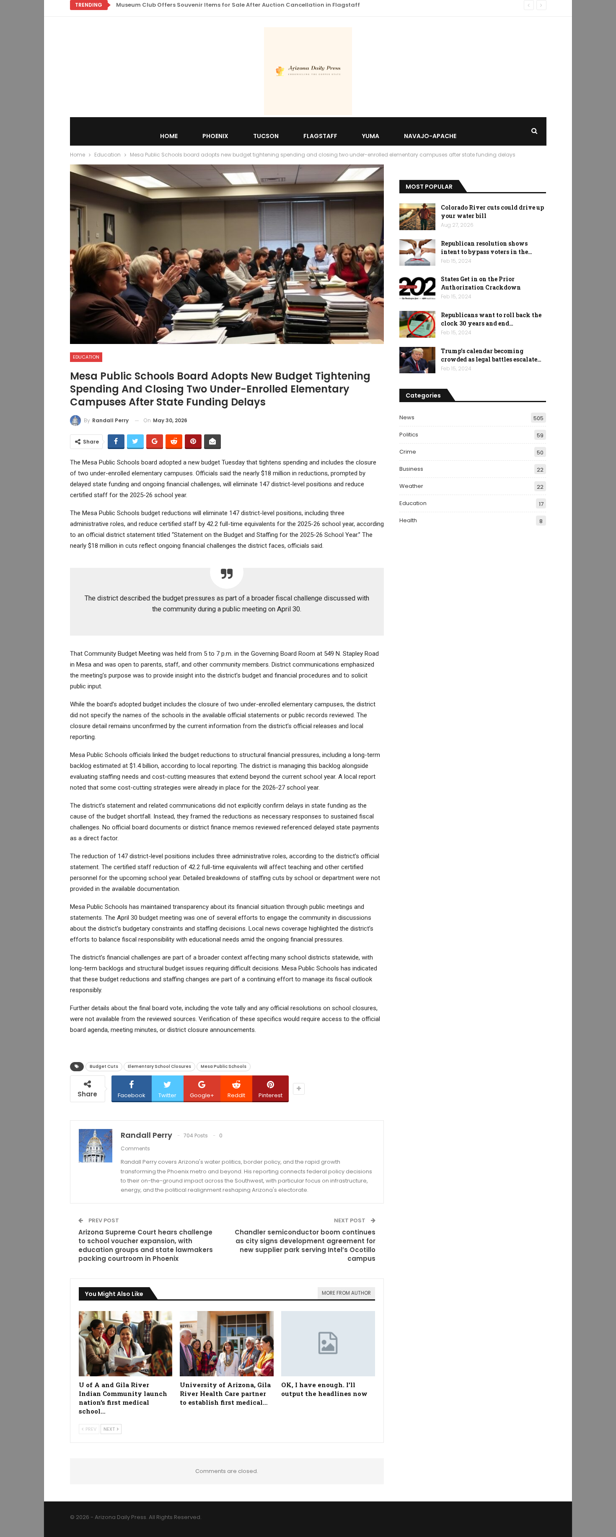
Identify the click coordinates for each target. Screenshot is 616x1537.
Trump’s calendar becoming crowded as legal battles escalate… (491, 355)
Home (169, 136)
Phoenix (215, 136)
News (406, 417)
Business (411, 469)
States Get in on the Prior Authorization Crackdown (481, 283)
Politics (408, 435)
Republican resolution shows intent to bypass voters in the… (486, 247)
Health (408, 520)
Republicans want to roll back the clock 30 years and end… (491, 319)
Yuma (370, 136)
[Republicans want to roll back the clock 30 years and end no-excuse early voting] (417, 324)
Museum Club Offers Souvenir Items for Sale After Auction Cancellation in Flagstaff (238, 5)
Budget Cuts (104, 1066)
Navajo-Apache (430, 136)
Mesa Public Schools (223, 1066)
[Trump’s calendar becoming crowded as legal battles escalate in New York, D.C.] (417, 360)
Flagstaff (320, 136)
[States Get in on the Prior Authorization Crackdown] (417, 288)
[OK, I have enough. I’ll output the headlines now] (328, 1344)
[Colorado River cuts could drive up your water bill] (417, 216)
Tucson (266, 136)
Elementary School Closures (159, 1066)
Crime (407, 452)
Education (86, 357)
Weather (411, 486)
